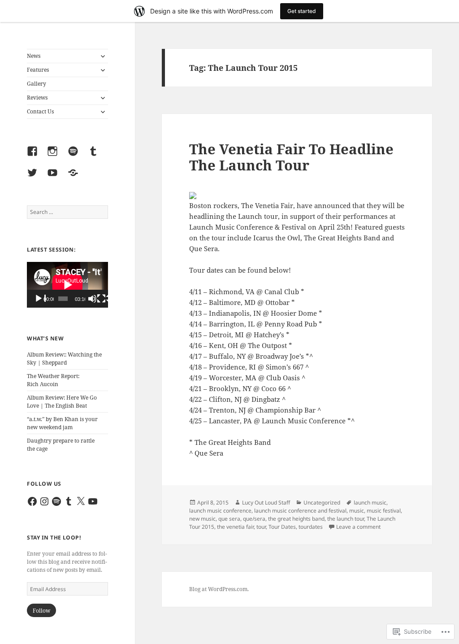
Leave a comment (358, 527)
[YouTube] (55, 178)
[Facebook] (35, 156)
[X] (80, 501)
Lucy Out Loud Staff (266, 502)
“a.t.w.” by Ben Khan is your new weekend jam (62, 423)
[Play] (40, 298)
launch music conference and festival (300, 510)
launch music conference (220, 510)
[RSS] (76, 178)
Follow (41, 610)
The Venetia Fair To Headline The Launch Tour (291, 156)
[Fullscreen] (102, 298)
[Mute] (94, 298)
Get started (301, 11)
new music (202, 518)
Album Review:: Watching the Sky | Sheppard (64, 358)
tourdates (311, 527)
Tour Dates (282, 527)
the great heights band (296, 518)
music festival (384, 510)
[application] (67, 285)
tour (261, 527)
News (33, 56)
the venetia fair (235, 527)
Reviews (37, 97)
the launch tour (345, 518)
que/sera (254, 518)
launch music (370, 502)
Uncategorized (321, 502)
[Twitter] (35, 178)
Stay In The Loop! (54, 537)
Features (38, 70)
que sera (229, 518)
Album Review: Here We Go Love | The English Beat (62, 401)
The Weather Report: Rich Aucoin (53, 380)
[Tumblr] (96, 156)
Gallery (36, 83)
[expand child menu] (102, 56)
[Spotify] (76, 156)
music (356, 510)
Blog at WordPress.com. (219, 589)
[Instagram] (55, 156)
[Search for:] (67, 212)
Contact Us (40, 111)
